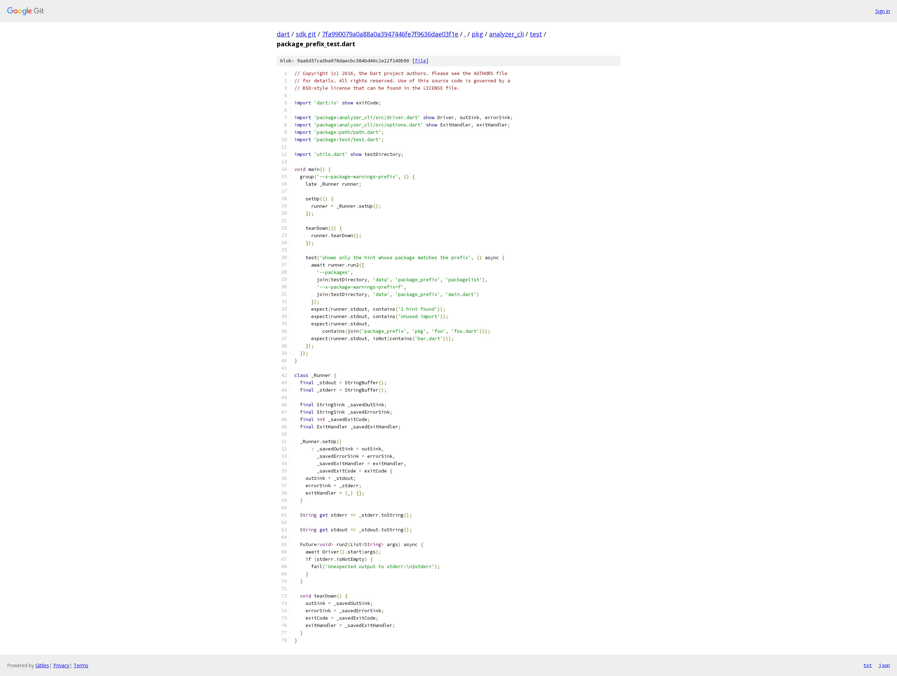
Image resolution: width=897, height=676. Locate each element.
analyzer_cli (506, 34)
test (536, 34)
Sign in (882, 11)
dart (283, 34)
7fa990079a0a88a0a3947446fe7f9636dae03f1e (390, 34)
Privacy (61, 665)
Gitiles (42, 665)
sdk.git (306, 34)
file (420, 61)
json (884, 665)
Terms (81, 665)
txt (867, 665)
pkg (477, 34)
